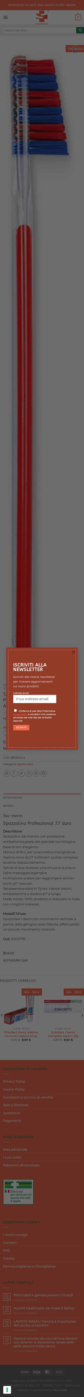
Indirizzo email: (21, 693)
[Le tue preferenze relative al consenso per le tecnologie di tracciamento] (7, 1390)
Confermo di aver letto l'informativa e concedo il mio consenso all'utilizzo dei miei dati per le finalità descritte (34, 716)
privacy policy (20, 714)
